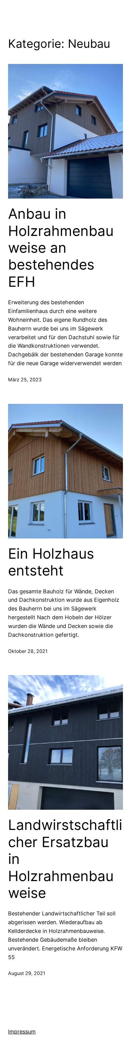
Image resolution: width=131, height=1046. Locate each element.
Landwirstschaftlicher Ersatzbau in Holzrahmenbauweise (65, 858)
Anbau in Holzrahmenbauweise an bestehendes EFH (61, 247)
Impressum (22, 1031)
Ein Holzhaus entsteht (51, 562)
